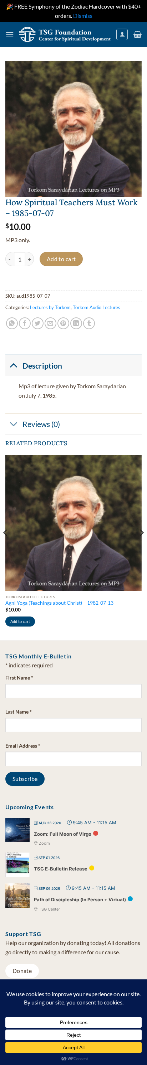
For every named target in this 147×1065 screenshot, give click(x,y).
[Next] (141, 547)
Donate (22, 971)
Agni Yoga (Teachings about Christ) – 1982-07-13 (59, 603)
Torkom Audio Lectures (96, 307)
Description (42, 365)
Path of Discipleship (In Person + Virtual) (80, 899)
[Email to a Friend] (50, 323)
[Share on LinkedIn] (76, 323)
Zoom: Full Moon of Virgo (62, 834)
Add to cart (61, 259)
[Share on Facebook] (25, 323)
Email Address (22, 746)
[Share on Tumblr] (89, 323)
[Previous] (5, 547)
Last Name (18, 712)
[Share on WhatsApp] (12, 323)
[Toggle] (13, 365)
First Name (19, 678)
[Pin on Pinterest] (63, 323)
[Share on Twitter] (38, 323)
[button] (9, 34)
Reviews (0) (41, 423)
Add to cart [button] (20, 621)
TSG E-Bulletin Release (60, 869)
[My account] (122, 34)
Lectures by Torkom (50, 307)
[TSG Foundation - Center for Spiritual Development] (65, 34)
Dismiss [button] (82, 15)
